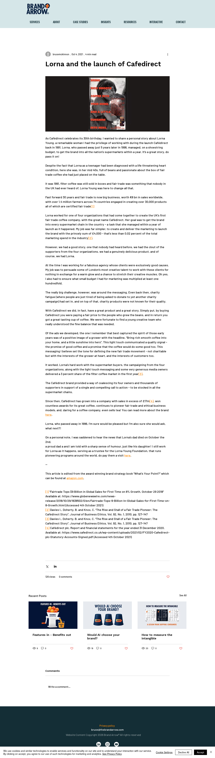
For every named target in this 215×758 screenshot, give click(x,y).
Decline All (183, 752)
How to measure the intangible (157, 636)
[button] (38, 21)
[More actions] (168, 54)
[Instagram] (107, 744)
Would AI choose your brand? (103, 636)
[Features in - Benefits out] (53, 615)
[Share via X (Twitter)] (47, 566)
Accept (200, 752)
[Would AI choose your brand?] (107, 615)
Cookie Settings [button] (164, 752)
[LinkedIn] (98, 744)
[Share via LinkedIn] (55, 566)
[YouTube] (116, 744)
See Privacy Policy (112, 753)
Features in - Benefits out (52, 635)
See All (182, 595)
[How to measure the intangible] (162, 615)
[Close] (211, 752)
